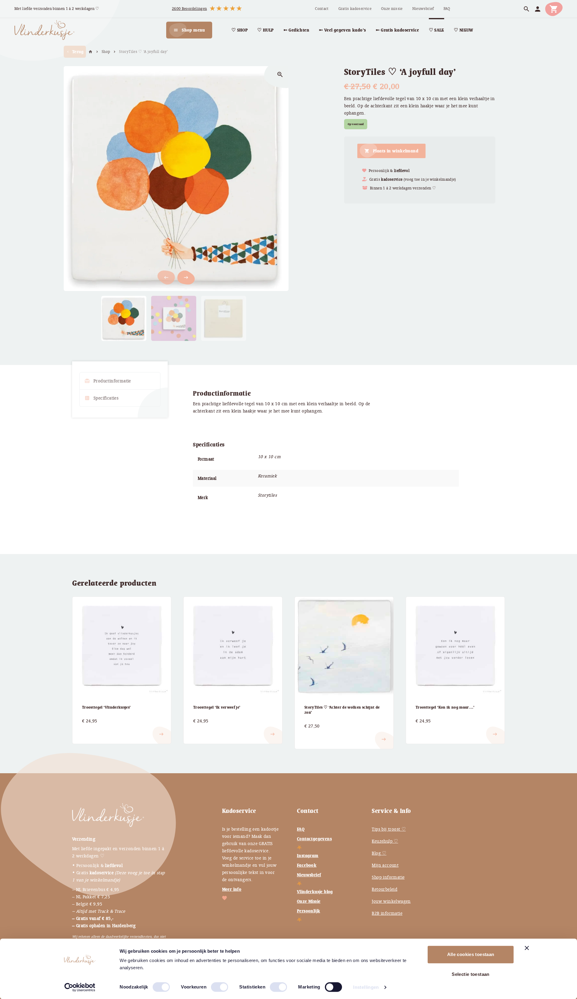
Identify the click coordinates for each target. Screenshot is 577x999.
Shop (106, 52)
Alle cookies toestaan (470, 954)
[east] (89, 729)
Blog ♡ (379, 853)
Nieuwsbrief (309, 875)
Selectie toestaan (470, 974)
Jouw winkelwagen (391, 901)
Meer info (232, 889)
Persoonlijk (308, 911)
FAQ (300, 829)
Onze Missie (308, 901)
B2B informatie (387, 913)
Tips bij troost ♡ (389, 829)
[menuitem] (321, 9)
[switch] (213, 984)
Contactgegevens (314, 838)
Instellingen (366, 987)
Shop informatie (388, 877)
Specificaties (101, 398)
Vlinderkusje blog (315, 891)
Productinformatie (107, 381)
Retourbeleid (384, 889)
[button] (186, 277)
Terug (75, 51)
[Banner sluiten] (527, 948)
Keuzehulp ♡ (385, 841)
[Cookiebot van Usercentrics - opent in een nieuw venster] (79, 987)
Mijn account (385, 865)
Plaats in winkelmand (395, 151)
